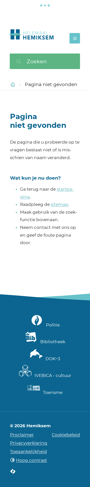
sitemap (59, 204)
